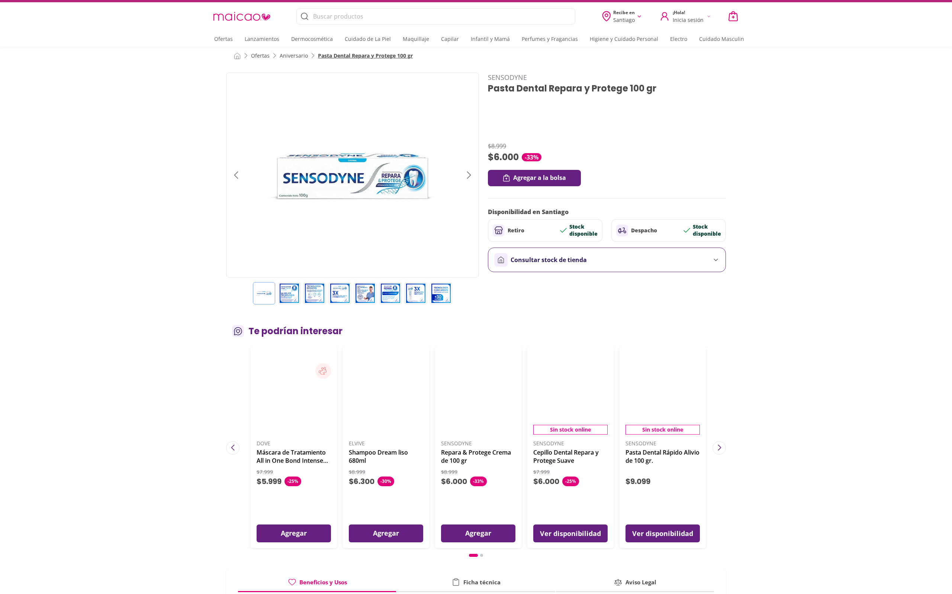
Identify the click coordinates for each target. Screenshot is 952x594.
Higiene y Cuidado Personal (624, 38)
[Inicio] (237, 55)
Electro (678, 38)
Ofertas (223, 38)
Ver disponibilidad (570, 533)
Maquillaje (416, 38)
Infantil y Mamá (490, 38)
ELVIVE (357, 443)
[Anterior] (232, 448)
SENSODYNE (507, 77)
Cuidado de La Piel (368, 38)
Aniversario (294, 55)
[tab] (317, 585)
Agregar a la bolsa (539, 178)
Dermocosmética (312, 38)
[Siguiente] (719, 448)
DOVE (263, 443)
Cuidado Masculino (723, 38)
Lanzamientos (262, 38)
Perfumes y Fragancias (550, 38)
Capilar (450, 38)
